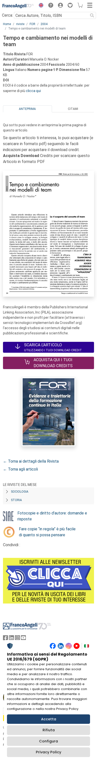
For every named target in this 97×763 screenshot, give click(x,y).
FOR (32, 24)
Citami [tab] (73, 109)
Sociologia (19, 491)
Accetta (48, 719)
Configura (48, 741)
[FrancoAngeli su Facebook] (5, 638)
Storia (16, 500)
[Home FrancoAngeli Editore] (18, 6)
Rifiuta (49, 730)
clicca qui (33, 91)
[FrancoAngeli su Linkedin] (11, 638)
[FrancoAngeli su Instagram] (17, 638)
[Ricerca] (92, 15)
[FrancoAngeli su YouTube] (23, 638)
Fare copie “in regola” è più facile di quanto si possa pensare (47, 532)
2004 (44, 24)
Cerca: (7, 15)
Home (7, 24)
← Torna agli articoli (20, 469)
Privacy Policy (48, 752)
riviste (20, 24)
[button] (40, 5)
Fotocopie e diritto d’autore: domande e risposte (52, 516)
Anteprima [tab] (27, 109)
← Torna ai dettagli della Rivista (31, 461)
